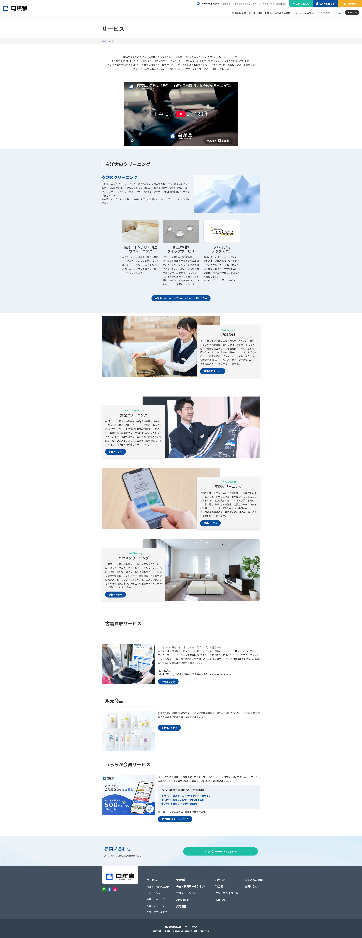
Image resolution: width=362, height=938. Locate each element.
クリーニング (153, 893)
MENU (351, 12)
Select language (209, 3)
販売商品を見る (169, 728)
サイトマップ (191, 926)
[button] (208, 3)
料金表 (219, 886)
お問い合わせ (303, 3)
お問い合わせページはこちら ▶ (220, 851)
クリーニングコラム (226, 893)
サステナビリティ (266, 3)
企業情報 (181, 879)
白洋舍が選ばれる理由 (158, 887)
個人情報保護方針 (173, 926)
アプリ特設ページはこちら (175, 819)
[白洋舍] (15, 8)
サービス (152, 879)
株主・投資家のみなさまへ (191, 886)
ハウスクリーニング (157, 911)
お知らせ (220, 899)
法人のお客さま (327, 3)
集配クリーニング (156, 899)
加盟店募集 (281, 3)
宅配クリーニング (156, 905)
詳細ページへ (115, 451)
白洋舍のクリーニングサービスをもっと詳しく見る (181, 298)
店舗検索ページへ (213, 371)
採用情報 (351, 3)
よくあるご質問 (254, 879)
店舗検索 (220, 879)
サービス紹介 (255, 12)
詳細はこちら (168, 681)
